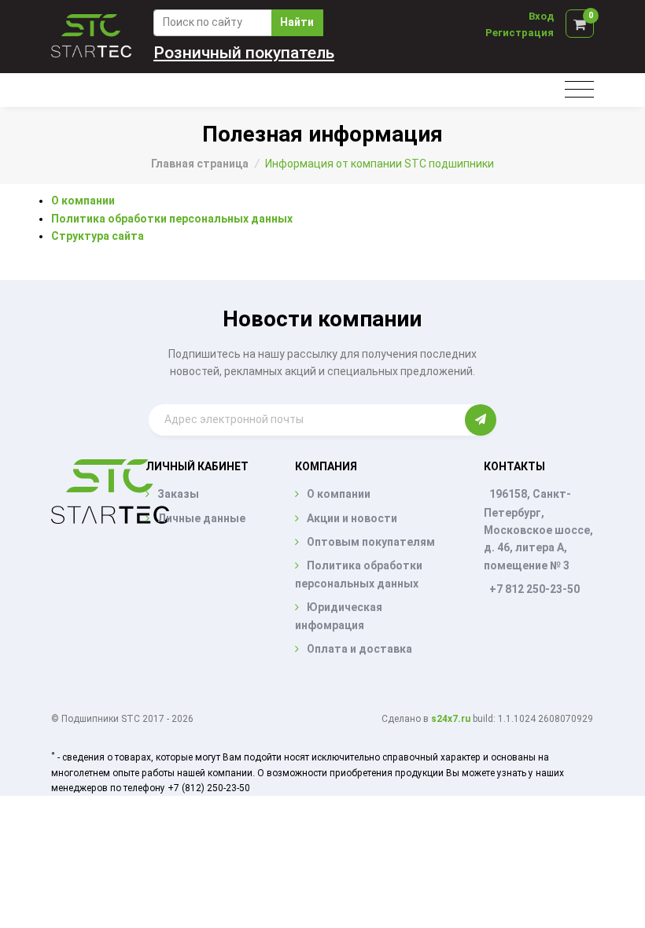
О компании (83, 200)
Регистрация (519, 33)
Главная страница (200, 163)
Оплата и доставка (359, 649)
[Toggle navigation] (579, 90)
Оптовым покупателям (371, 542)
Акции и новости (352, 518)
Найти (297, 22)
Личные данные (201, 518)
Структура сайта (97, 236)
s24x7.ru (450, 718)
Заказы (178, 494)
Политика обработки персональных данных (172, 218)
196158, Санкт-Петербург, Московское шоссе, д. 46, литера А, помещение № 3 (538, 530)
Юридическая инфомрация (338, 616)
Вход (541, 16)
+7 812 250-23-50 (534, 589)
